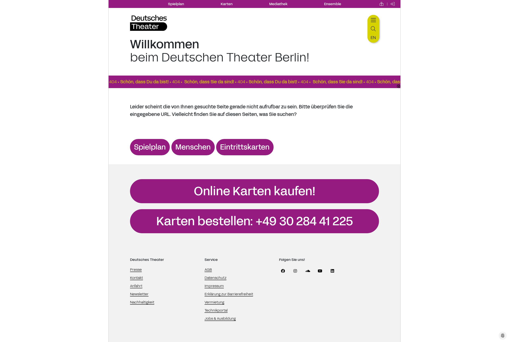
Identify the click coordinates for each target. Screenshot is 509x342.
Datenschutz (215, 277)
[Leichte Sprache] (382, 4)
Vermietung (214, 302)
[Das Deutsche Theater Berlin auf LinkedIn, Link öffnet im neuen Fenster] (332, 271)
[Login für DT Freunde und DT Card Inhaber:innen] (393, 4)
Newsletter (139, 294)
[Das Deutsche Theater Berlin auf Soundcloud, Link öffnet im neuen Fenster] (308, 271)
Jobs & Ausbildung (220, 318)
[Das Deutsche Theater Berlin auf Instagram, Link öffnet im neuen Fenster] (295, 271)
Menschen (193, 147)
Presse (136, 269)
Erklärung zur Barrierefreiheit (229, 294)
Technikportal (216, 310)
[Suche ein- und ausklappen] (373, 29)
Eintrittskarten (245, 147)
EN (373, 37)
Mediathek (278, 4)
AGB (208, 269)
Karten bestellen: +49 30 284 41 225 (254, 221)
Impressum (214, 286)
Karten (227, 4)
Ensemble (332, 4)
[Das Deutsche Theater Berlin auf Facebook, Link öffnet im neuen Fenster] (283, 271)
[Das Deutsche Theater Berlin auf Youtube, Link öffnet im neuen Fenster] (320, 271)
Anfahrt (136, 286)
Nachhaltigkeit (142, 302)
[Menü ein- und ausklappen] (373, 19)
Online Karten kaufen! (254, 191)
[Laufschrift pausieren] (398, 86)
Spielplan (176, 4)
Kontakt (136, 277)
